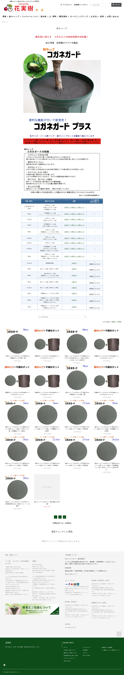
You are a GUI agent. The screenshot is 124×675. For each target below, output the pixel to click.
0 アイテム (117, 4)
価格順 (113, 322)
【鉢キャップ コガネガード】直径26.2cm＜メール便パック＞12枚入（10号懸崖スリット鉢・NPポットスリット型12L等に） (106, 466)
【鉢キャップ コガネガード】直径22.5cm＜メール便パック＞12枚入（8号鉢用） (47, 464)
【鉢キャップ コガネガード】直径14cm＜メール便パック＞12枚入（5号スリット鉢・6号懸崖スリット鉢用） (17, 429)
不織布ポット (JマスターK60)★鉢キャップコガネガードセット (47, 393)
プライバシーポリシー (69, 658)
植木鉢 (44, 16)
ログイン (85, 4)
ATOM (88, 655)
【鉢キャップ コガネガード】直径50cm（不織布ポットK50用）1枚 (17, 357)
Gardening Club (30, 16)
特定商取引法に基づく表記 (71, 655)
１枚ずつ (66, 207)
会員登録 (76, 4)
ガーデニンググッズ (79, 16)
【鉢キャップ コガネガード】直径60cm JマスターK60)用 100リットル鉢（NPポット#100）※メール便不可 (77, 358)
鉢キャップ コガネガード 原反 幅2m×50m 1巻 (47, 503)
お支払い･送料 (97, 16)
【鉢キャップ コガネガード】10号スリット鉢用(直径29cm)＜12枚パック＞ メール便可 (17, 504)
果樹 (5, 16)
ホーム (65, 647)
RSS (84, 655)
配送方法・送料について (70, 652)
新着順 (119, 322)
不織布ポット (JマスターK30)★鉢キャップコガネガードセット (47, 357)
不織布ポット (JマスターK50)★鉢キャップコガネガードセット (17, 393)
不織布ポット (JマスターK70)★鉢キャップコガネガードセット (106, 393)
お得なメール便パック (77, 207)
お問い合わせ (113, 16)
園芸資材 (63, 16)
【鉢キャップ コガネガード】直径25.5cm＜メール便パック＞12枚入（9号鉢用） (77, 464)
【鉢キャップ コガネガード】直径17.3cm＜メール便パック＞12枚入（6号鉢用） (77, 428)
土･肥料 (53, 16)
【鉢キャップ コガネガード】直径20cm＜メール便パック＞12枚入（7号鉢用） (17, 464)
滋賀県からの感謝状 (107, 647)
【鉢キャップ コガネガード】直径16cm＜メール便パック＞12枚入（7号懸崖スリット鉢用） (47, 429)
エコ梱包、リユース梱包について (110, 650)
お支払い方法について (69, 650)
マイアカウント (67, 4)
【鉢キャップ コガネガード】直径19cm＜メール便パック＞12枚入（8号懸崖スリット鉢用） (106, 429)
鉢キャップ (14, 16)
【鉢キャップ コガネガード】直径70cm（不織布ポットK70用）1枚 (77, 393)
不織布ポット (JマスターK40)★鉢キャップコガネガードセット (106, 357)
